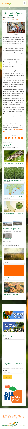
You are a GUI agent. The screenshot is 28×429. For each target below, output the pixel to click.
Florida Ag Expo (15, 418)
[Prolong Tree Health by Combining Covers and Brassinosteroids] (7, 223)
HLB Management (8, 19)
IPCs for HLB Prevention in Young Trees (17, 228)
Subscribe (7, 377)
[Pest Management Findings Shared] (7, 235)
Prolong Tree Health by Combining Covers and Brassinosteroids (7, 228)
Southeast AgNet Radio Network (10, 415)
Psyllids (20, 19)
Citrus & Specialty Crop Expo (13, 417)
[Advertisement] (13, 350)
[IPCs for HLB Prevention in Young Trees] (17, 223)
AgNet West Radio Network (16, 416)
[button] (24, 3)
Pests (15, 19)
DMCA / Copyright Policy (14, 427)
